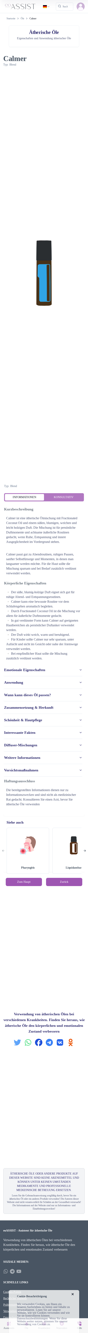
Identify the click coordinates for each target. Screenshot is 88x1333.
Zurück (64, 881)
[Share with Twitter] (17, 1042)
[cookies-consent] (73, 1294)
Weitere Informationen (22, 758)
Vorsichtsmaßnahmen (21, 770)
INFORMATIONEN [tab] (24, 497)
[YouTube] (18, 1271)
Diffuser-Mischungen (20, 745)
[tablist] (44, 497)
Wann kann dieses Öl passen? (27, 695)
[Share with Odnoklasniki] (70, 1042)
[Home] (20, 6)
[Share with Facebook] (38, 1042)
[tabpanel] (44, 657)
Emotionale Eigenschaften (24, 670)
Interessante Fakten (19, 733)
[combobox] (47, 6)
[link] (32, 18)
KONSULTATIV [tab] (63, 497)
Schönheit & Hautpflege (23, 720)
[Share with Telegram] (49, 1042)
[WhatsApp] (5, 1271)
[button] (81, 6)
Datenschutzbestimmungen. (33, 1318)
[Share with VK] (60, 1042)
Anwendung (13, 682)
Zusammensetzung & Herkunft (28, 707)
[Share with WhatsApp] (28, 1042)
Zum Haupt (23, 881)
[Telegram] (12, 1271)
